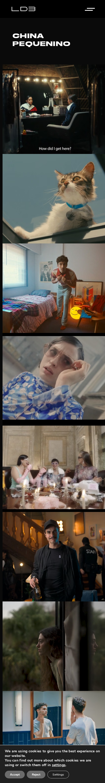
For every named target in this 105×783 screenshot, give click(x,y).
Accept (15, 775)
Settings (58, 775)
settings (58, 765)
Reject (36, 775)
